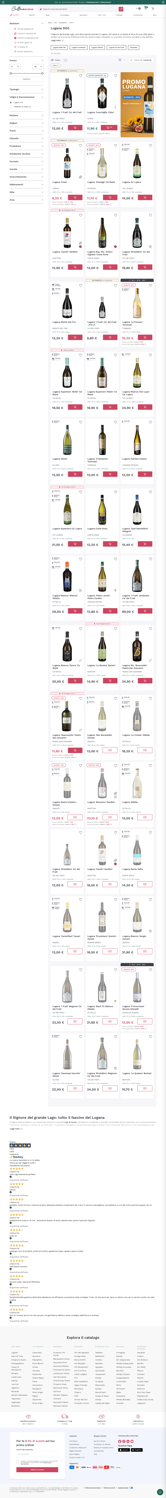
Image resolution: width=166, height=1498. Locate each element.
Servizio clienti (99, 1441)
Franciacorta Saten (61, 1370)
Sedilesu (99, 1353)
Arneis (35, 1367)
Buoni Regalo (74, 1454)
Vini (55, 22)
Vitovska (36, 1371)
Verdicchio (37, 1374)
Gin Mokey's (142, 1360)
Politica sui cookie (109, 1487)
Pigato (35, 1396)
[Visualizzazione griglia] (120, 60)
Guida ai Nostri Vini (77, 1457)
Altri (154, 15)
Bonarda (15, 1391)
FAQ (95, 1454)
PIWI (76, 1396)
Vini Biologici (79, 1363)
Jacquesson (100, 1374)
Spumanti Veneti (60, 1406)
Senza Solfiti (79, 1360)
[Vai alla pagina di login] (146, 8)
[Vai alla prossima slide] (163, 2)
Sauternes (36, 1400)
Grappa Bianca (122, 1378)
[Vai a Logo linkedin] (128, 1441)
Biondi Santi (100, 1392)
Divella (98, 1400)
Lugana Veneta (97, 47)
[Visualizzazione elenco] (124, 60)
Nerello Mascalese (19, 1395)
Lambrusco (16, 1377)
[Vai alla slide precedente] (3, 2)
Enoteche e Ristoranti (77, 1448)
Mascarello (100, 1385)
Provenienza (138, 15)
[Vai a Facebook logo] (119, 1441)
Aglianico (15, 1388)
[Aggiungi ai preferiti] (80, 76)
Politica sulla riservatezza (93, 1487)
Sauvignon (36, 1389)
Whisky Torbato (123, 1374)
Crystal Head (142, 1381)
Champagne (64, 15)
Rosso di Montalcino (16, 1368)
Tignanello (16, 1399)
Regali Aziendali (75, 1451)
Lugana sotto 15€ (59, 47)
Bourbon (120, 1371)
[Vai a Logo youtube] (132, 1441)
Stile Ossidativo (81, 1381)
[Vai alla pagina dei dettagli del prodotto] (67, 93)
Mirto (118, 1385)
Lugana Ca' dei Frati (116, 47)
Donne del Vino (81, 1400)
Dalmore (141, 1389)
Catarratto (37, 1353)
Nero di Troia (17, 1356)
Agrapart (99, 1367)
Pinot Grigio (37, 1392)
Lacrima (15, 1384)
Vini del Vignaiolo (81, 1353)
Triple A (77, 1392)
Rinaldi (98, 1378)
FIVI (76, 1378)
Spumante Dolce (60, 1388)
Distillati (119, 15)
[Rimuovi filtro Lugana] (57, 65)
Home (50, 22)
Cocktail (120, 1403)
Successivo (25, 1165)
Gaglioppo (15, 1402)
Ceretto (98, 1360)
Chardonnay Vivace (61, 1381)
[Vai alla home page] (22, 8)
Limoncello (121, 1381)
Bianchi (32, 15)
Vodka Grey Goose (145, 1400)
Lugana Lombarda (79, 47)
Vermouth (120, 1389)
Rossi (48, 15)
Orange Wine (79, 1356)
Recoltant (78, 1389)
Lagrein (14, 1353)
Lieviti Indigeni (80, 1374)
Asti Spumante (59, 1377)
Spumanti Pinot (60, 1362)
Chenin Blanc (38, 1378)
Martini (140, 1378)
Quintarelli (100, 1371)
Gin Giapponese (123, 1360)
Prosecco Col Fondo (59, 1354)
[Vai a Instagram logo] (123, 1441)
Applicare (26, 79)
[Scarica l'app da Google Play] (137, 1450)
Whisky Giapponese (124, 1363)
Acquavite (120, 1396)
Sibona (140, 1371)
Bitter (118, 1392)
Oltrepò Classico (60, 1395)
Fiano (34, 1381)
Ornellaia (99, 1381)
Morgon (14, 1373)
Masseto (99, 1363)
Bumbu (140, 1363)
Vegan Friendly (80, 1385)
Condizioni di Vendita (102, 1444)
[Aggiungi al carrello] (75, 127)
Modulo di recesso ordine (103, 1448)
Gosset (98, 1389)
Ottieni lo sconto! (37, 1470)
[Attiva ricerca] (121, 9)
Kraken (140, 1356)
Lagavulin (141, 1403)
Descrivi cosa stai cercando (55, 9)
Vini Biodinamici (81, 1367)
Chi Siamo (73, 1441)
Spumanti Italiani (60, 1402)
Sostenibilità (74, 1444)
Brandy (119, 1356)
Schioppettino (17, 1363)
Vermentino (37, 1385)
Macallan (141, 1353)
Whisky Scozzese (123, 1367)
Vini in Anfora (80, 1371)
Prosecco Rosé (59, 1384)
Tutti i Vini (102, 15)
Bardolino (15, 1406)
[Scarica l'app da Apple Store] (124, 1450)
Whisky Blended (123, 1400)
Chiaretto (133, 47)
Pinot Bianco (37, 1363)
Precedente (15, 1165)
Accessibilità (99, 1451)
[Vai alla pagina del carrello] (153, 8)
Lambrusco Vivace (61, 1373)
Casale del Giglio (102, 1403)
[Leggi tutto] (62, 40)
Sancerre (36, 1356)
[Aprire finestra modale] (110, 750)
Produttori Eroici (81, 1403)
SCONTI (16, 15)
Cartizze (57, 1391)
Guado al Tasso (102, 1396)
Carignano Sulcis (18, 1360)
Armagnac (120, 1353)
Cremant (57, 1399)
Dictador (141, 1385)
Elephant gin (142, 1396)
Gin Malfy (141, 1367)
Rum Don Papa (143, 1392)
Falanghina (37, 1360)
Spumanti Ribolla (60, 1366)
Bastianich (99, 1356)
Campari (141, 1374)
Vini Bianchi (63, 22)
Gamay (14, 1381)
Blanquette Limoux (61, 1359)
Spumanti (83, 15)
